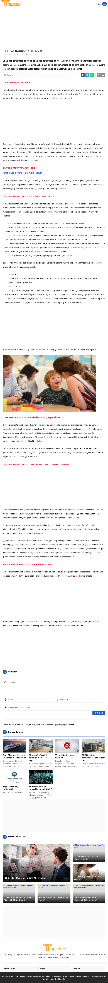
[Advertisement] (54, 122)
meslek (79, 576)
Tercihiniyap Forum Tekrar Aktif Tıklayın (22, 172)
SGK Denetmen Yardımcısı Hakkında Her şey (93, 758)
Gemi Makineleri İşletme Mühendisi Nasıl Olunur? (14, 756)
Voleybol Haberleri (58, 979)
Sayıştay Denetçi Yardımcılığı (10, 787)
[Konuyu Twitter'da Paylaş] (87, 75)
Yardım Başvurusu (98, 976)
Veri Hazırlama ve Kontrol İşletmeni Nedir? (40, 787)
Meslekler (16, 55)
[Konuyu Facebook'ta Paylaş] (83, 75)
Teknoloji (46, 979)
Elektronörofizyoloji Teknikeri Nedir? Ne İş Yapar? (39, 758)
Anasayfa (8, 55)
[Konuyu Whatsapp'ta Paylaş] (92, 75)
